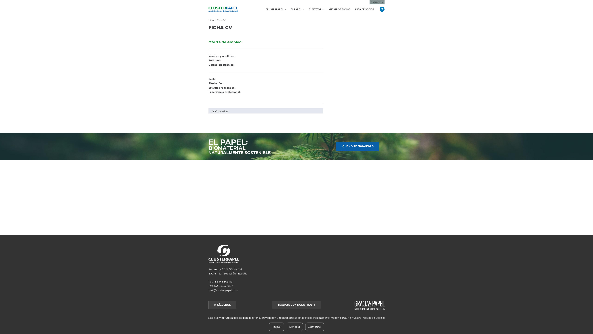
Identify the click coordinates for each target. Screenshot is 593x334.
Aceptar (277, 326)
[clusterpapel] (223, 9)
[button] (377, 2)
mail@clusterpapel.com (223, 290)
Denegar (294, 326)
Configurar (314, 326)
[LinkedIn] (382, 9)
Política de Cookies (373, 317)
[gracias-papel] (358, 305)
